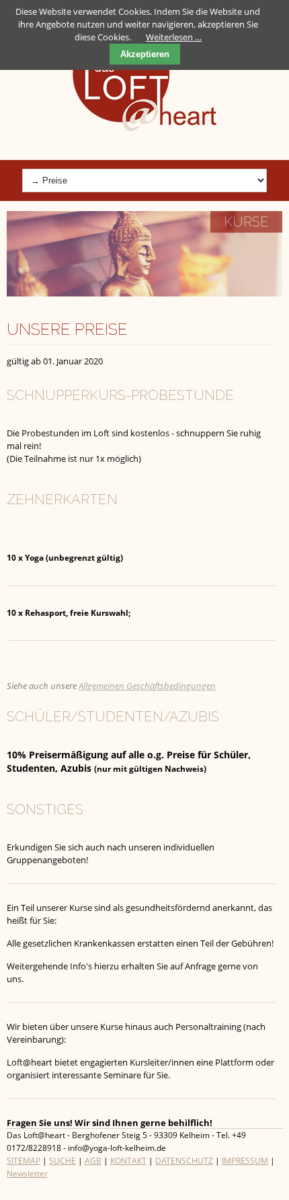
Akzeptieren (144, 54)
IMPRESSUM (245, 1160)
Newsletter (27, 1173)
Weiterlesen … (174, 37)
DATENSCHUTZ (184, 1160)
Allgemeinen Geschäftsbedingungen (147, 686)
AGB (93, 1160)
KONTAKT (128, 1160)
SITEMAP (23, 1160)
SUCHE (62, 1160)
